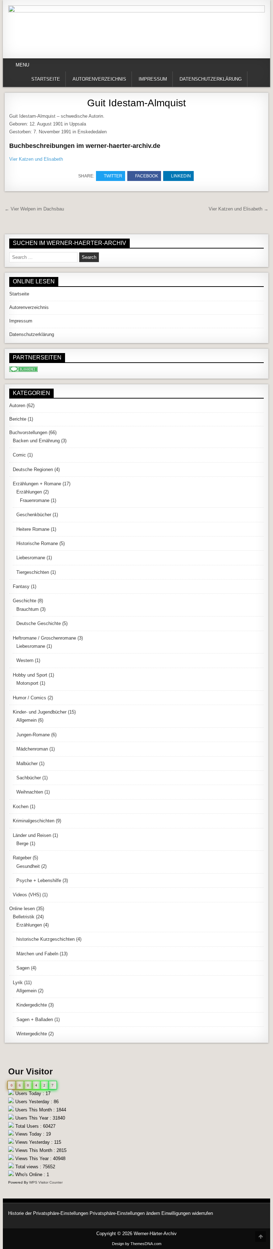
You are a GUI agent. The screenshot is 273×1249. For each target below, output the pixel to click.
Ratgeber (22, 857)
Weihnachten (29, 792)
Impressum (153, 79)
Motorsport (27, 683)
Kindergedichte (31, 1005)
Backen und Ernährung (36, 440)
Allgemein (26, 720)
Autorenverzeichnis (99, 79)
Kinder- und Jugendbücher (39, 712)
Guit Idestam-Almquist (136, 102)
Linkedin (181, 176)
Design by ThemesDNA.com (136, 1244)
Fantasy (21, 586)
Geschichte (24, 600)
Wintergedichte (31, 1033)
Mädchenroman (32, 749)
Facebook (146, 176)
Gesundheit (28, 866)
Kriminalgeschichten (33, 820)
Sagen (23, 968)
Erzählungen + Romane (37, 483)
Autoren (17, 405)
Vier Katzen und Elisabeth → (238, 209)
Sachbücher (28, 777)
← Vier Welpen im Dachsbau (34, 209)
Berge (22, 843)
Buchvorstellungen (28, 432)
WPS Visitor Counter (46, 1182)
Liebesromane (30, 557)
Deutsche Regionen (33, 469)
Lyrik (18, 982)
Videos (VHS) (27, 894)
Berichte (17, 419)
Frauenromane (34, 500)
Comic (19, 455)
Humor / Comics (29, 697)
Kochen (20, 806)
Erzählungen (29, 492)
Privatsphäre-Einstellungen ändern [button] (125, 1213)
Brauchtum (27, 609)
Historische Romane (37, 543)
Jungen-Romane (33, 734)
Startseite (45, 79)
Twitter (113, 176)
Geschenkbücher (33, 514)
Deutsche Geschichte (38, 623)
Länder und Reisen (32, 835)
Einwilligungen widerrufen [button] (187, 1213)
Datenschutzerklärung (211, 79)
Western (24, 660)
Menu (22, 65)
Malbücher (27, 763)
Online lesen (22, 908)
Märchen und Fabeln (37, 953)
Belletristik (23, 916)
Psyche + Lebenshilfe (38, 880)
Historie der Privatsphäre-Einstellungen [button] (48, 1213)
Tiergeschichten (32, 572)
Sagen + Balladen (34, 1019)
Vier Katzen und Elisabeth (36, 159)
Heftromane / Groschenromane (44, 638)
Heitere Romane (32, 529)
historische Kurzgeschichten (45, 939)
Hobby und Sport (30, 675)
